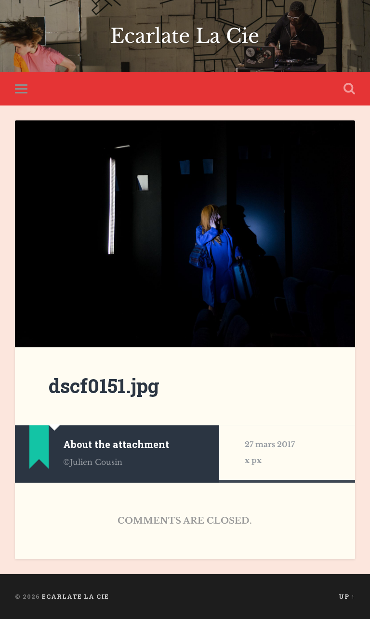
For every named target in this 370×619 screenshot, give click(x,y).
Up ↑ (347, 596)
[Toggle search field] (349, 88)
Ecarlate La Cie (184, 36)
